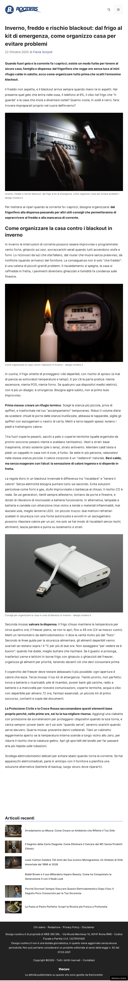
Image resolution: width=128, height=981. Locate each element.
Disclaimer (88, 927)
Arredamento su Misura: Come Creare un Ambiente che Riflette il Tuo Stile (70, 830)
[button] (109, 10)
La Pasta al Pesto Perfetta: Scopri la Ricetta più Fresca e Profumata (66, 906)
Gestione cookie (119, 978)
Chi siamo (39, 927)
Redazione (54, 927)
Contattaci (89, 960)
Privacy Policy (71, 927)
